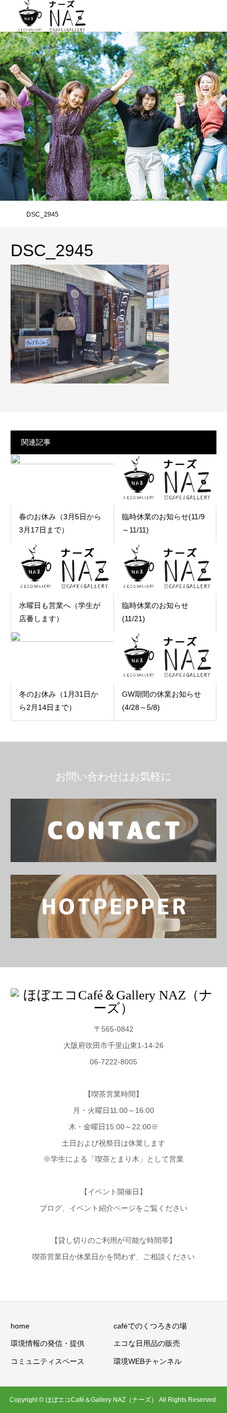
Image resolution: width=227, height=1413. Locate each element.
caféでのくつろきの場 (150, 1326)
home (20, 1326)
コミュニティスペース (47, 1361)
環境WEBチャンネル (148, 1361)
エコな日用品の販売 (147, 1343)
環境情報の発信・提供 (47, 1343)
